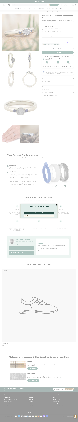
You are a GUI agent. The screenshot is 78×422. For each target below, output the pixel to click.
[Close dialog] (56, 205)
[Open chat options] (75, 416)
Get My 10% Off (39, 212)
